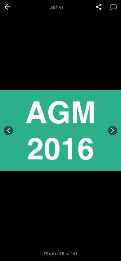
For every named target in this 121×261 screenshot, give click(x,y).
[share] (98, 7)
